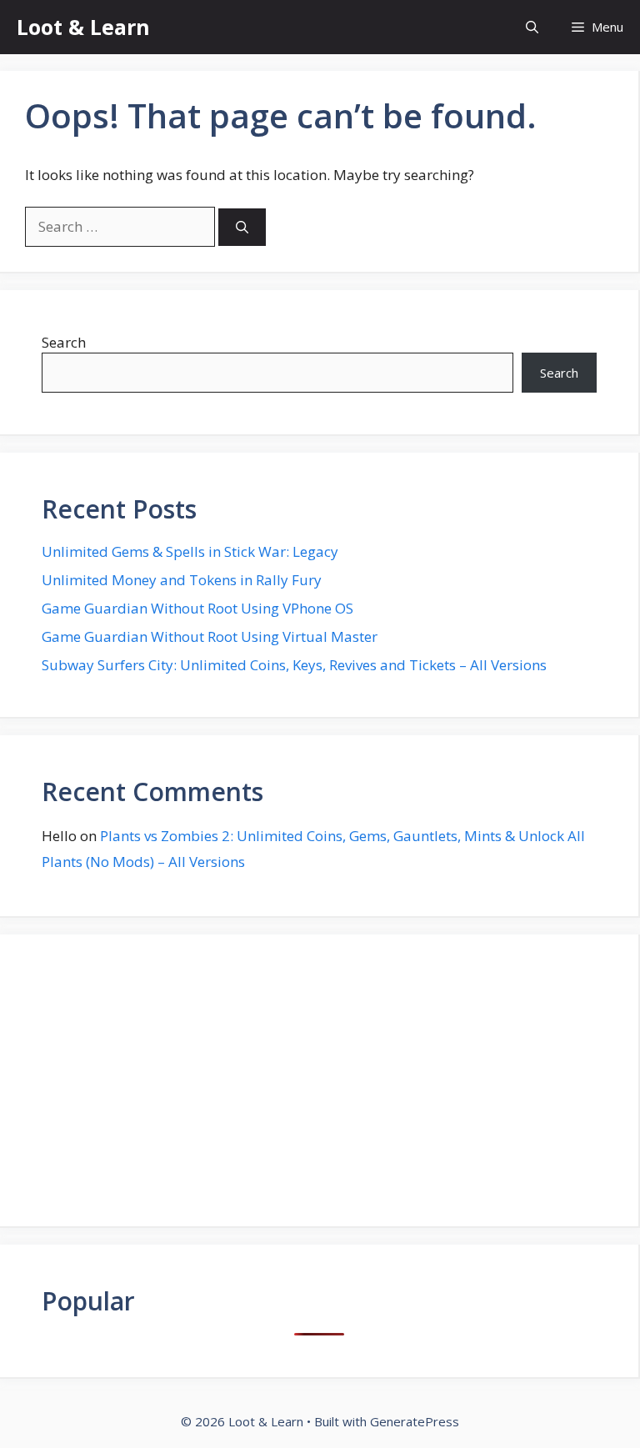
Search (64, 342)
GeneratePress (414, 1421)
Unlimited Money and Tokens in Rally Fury (182, 579)
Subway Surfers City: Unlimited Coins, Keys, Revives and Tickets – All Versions (294, 664)
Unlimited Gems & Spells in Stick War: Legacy (190, 551)
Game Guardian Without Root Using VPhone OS (197, 608)
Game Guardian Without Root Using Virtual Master (210, 636)
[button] (532, 27)
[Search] (242, 227)
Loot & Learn (83, 27)
